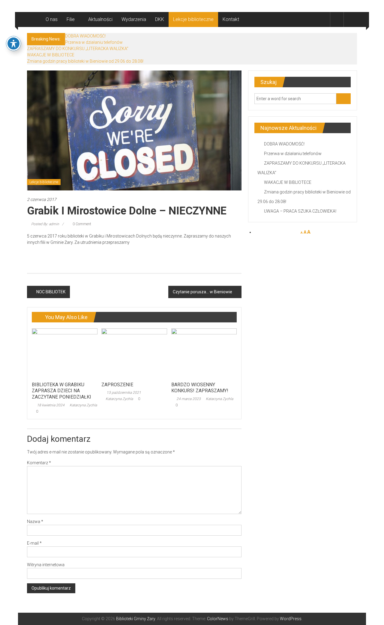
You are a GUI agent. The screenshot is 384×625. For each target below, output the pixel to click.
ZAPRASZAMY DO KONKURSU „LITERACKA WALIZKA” (77, 48)
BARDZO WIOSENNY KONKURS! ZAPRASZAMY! (199, 388)
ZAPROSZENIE (117, 384)
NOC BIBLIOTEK (50, 291)
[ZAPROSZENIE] (134, 353)
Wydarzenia (134, 19)
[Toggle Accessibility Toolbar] (13, 43)
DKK (159, 19)
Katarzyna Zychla (83, 405)
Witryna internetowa (45, 564)
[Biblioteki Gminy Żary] (34, 19)
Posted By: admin (45, 224)
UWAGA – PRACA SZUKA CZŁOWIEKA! (300, 211)
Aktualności (100, 19)
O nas (52, 19)
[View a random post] (350, 19)
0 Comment (81, 224)
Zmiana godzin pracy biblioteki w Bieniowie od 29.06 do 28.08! (85, 61)
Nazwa (35, 521)
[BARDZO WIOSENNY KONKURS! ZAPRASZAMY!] (204, 353)
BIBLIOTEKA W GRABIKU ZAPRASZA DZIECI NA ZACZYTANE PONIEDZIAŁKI (61, 391)
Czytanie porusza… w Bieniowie (202, 291)
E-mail (34, 543)
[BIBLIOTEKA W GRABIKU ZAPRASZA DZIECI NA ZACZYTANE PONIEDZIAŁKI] (64, 353)
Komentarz (39, 462)
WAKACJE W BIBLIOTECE (50, 54)
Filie (71, 19)
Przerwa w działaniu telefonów (94, 42)
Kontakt (231, 19)
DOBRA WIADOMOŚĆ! (85, 36)
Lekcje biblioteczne (193, 19)
